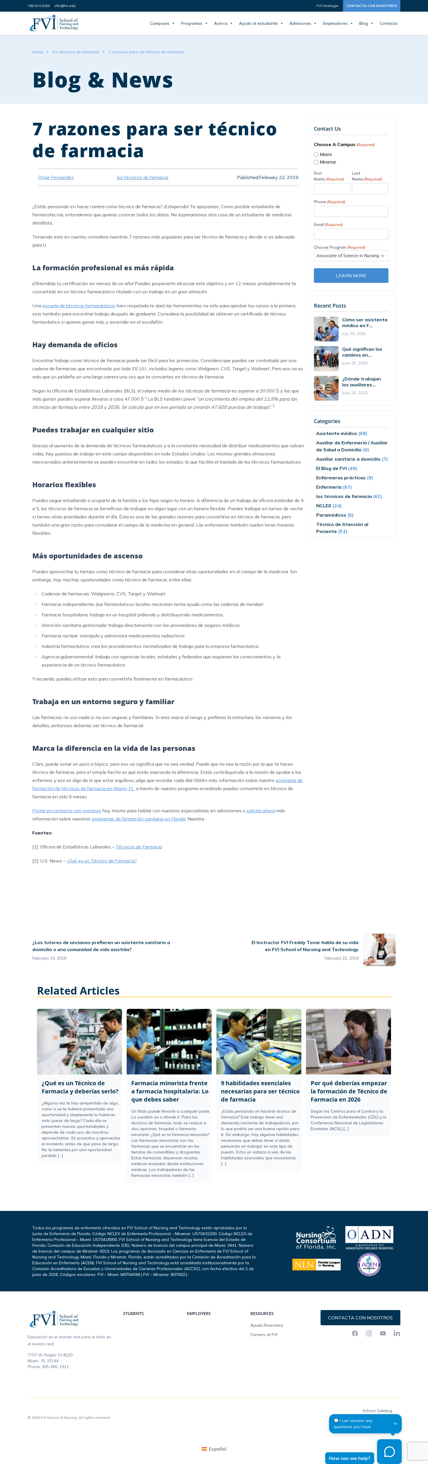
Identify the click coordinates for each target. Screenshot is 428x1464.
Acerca (220, 23)
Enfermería (329, 487)
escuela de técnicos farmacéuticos (79, 305)
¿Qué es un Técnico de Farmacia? (102, 861)
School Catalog (377, 1410)
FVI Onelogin (327, 5)
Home (37, 52)
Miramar (328, 162)
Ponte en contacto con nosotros (66, 810)
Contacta (388, 23)
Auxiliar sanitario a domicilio (348, 459)
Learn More (351, 275)
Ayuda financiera (266, 1325)
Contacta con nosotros (371, 5)
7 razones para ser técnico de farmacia (146, 52)
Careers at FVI (263, 1334)
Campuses (159, 23)
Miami (326, 154)
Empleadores (335, 23)
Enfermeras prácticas (341, 478)
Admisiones (300, 23)
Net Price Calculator (381, 1420)
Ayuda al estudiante (258, 23)
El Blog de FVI (331, 468)
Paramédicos (331, 515)
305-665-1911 (55, 1366)
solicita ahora (260, 810)
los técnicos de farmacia (76, 52)
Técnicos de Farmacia (139, 847)
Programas (191, 23)
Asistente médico (336, 433)
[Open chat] (389, 1451)
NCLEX (323, 506)
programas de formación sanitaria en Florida (138, 819)
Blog (363, 23)
